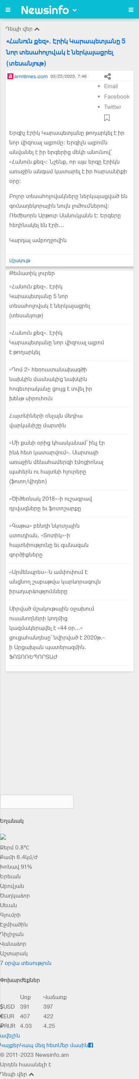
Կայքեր (10, 1045)
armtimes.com (31, 76)
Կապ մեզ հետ (39, 1045)
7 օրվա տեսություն (26, 963)
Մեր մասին (73, 1045)
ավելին (10, 1035)
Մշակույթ (19, 260)
